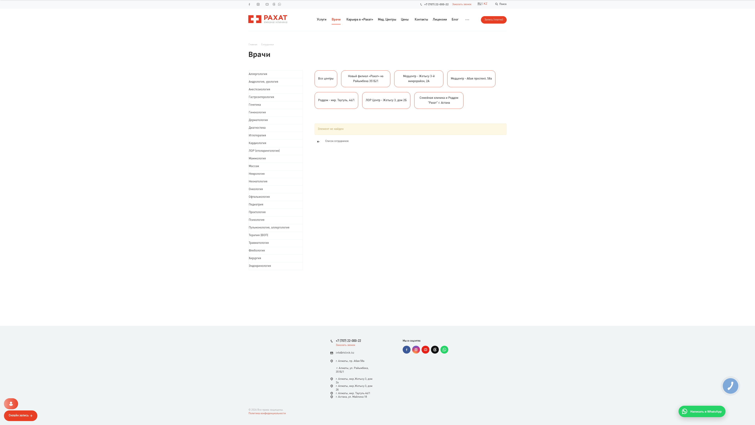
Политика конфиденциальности (267, 413)
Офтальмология (259, 197)
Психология (256, 220)
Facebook (407, 350)
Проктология (257, 212)
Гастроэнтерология (261, 97)
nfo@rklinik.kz (345, 353)
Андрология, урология (263, 81)
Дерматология (258, 120)
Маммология (257, 158)
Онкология (256, 189)
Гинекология (257, 112)
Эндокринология (260, 266)
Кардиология (257, 143)
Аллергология (258, 74)
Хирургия (255, 258)
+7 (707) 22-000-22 (436, 4)
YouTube (425, 350)
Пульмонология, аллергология (269, 227)
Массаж (254, 166)
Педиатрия (256, 204)
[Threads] (274, 4)
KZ (485, 4)
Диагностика (257, 128)
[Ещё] (467, 20)
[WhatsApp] (279, 4)
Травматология (259, 243)
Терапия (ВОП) (258, 235)
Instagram (416, 350)
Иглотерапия (257, 135)
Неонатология (258, 181)
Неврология (257, 174)
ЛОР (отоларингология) (264, 151)
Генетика (255, 104)
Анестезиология (259, 89)
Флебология (257, 250)
